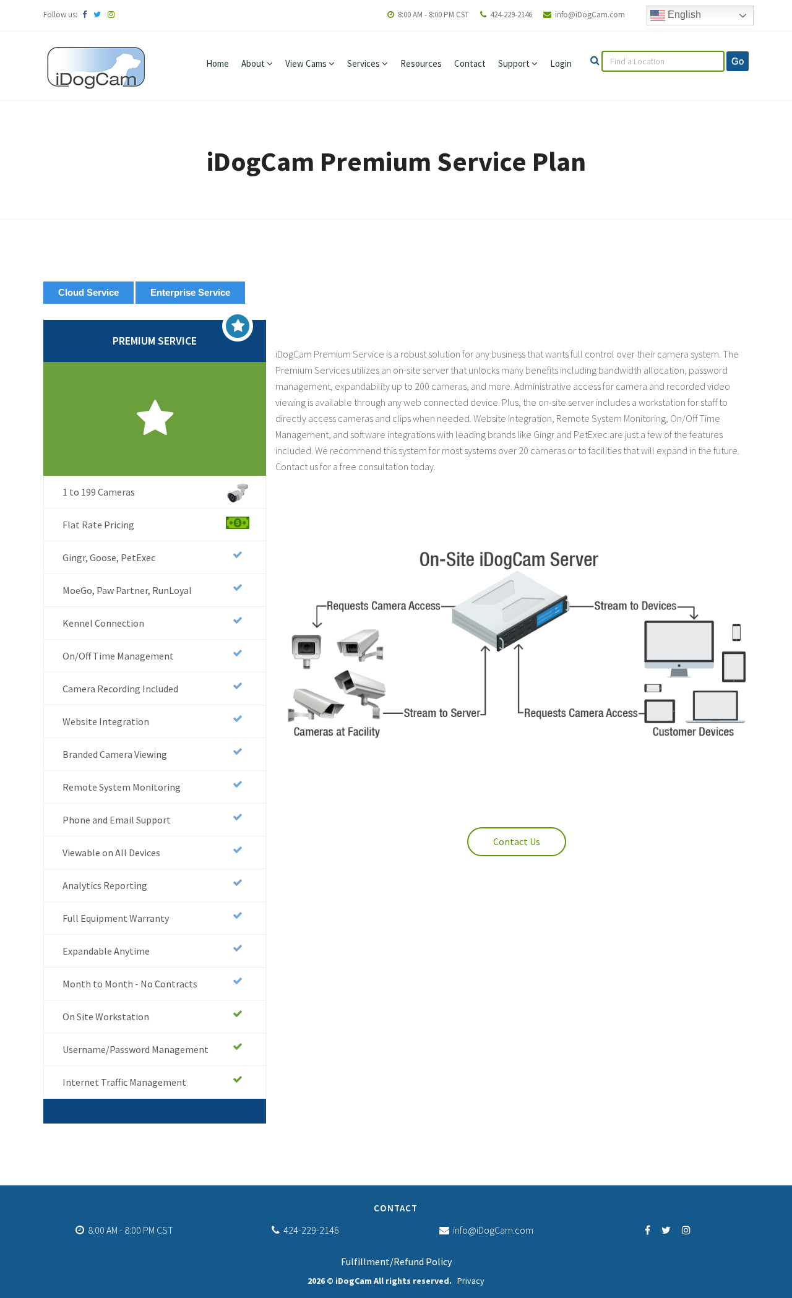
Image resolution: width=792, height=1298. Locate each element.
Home (217, 63)
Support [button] (515, 63)
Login (561, 63)
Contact (470, 63)
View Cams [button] (307, 63)
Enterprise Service (190, 292)
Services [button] (364, 63)
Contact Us (516, 841)
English (683, 14)
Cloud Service (88, 292)
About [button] (254, 63)
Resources (421, 63)
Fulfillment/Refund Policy (396, 1261)
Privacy (470, 1280)
